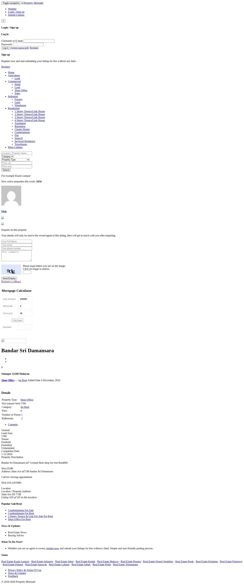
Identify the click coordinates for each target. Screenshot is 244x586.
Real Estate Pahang (13, 564)
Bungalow (20, 126)
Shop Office (21, 90)
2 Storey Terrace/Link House (30, 114)
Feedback (13, 576)
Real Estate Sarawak (36, 564)
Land (17, 78)
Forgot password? (19, 47)
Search (6, 170)
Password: (6, 44)
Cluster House (22, 129)
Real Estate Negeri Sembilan (158, 561)
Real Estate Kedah (85, 561)
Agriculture (14, 75)
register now (52, 548)
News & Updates (17, 573)
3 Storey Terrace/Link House (30, 117)
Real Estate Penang (131, 561)
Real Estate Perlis (102, 564)
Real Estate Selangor (42, 561)
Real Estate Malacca (108, 561)
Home (11, 72)
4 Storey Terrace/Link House (30, 120)
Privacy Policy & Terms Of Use (24, 570)
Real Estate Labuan (59, 564)
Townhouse (21, 144)
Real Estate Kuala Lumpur (15, 561)
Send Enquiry (9, 278)
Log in (5, 48)
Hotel (17, 84)
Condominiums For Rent (21, 513)
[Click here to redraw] (11, 269)
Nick (4, 211)
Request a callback (11, 281)
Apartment (20, 123)
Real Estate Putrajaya (231, 561)
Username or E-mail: (12, 40)
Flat (17, 135)
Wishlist (12, 8)
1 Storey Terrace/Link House (30, 111)
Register (34, 47)
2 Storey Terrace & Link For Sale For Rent (30, 516)
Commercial (14, 81)
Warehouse (20, 105)
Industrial (13, 96)
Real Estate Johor (64, 561)
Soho (17, 93)
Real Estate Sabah (81, 564)
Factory (19, 99)
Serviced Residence (25, 141)
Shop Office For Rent (19, 519)
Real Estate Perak (184, 561)
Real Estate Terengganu (125, 564)
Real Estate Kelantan (207, 561)
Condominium (22, 132)
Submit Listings (16, 14)
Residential (14, 108)
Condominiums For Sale (21, 510)
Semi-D (19, 138)
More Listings (15, 147)
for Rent (22, 380)
